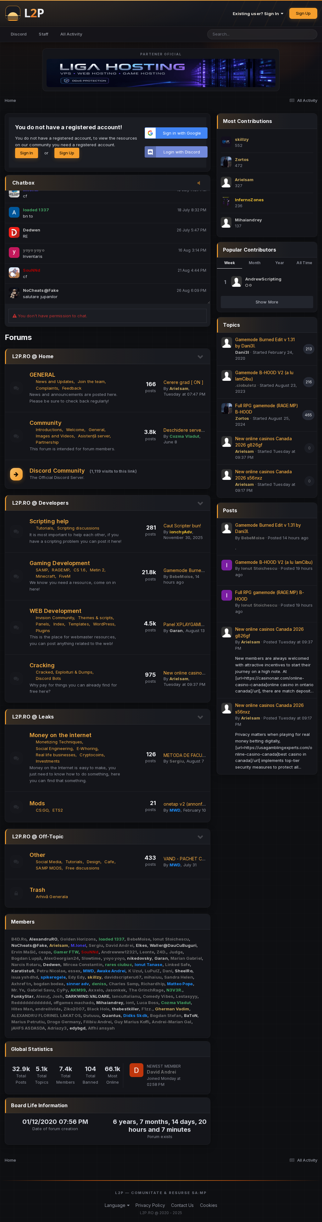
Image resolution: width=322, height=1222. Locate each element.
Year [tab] (279, 262)
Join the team (91, 381)
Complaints (47, 388)
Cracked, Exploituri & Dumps (64, 672)
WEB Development (55, 611)
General (96, 429)
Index (58, 623)
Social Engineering (54, 748)
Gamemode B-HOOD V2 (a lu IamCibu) (274, 562)
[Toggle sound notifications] (200, 183)
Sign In (26, 152)
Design (93, 861)
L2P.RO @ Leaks (33, 717)
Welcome (75, 429)
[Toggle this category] (200, 357)
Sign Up (303, 13)
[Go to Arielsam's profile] (226, 182)
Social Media (48, 861)
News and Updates (55, 381)
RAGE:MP (60, 569)
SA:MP (42, 569)
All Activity (71, 33)
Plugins (43, 630)
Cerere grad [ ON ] (183, 382)
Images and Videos (55, 435)
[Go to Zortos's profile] (226, 162)
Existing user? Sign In (257, 13)
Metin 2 (97, 569)
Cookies (208, 1205)
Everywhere (283, 34)
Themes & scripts (95, 617)
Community (46, 422)
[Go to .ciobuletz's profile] (226, 375)
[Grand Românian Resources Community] (28, 13)
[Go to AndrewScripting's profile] (236, 281)
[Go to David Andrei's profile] (136, 1070)
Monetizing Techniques (59, 741)
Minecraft (45, 576)
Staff (43, 33)
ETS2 (58, 810)
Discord (19, 33)
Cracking (42, 665)
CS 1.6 (80, 569)
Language (116, 1205)
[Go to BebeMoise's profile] (226, 528)
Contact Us (182, 1205)
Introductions (49, 429)
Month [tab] (254, 262)
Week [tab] (229, 262)
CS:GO (42, 810)
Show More (267, 301)
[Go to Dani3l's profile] (226, 342)
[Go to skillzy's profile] (226, 141)
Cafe (109, 861)
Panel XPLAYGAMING (185, 624)
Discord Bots (48, 678)
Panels (42, 623)
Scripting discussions (78, 527)
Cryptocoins (92, 754)
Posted (288, 537)
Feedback (72, 388)
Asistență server (94, 435)
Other (37, 855)
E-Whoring (87, 748)
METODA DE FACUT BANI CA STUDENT (205, 755)
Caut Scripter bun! (182, 525)
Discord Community (57, 470)
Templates (78, 623)
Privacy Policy (150, 1205)
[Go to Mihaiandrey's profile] (226, 222)
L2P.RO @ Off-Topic (38, 836)
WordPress (104, 623)
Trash (37, 889)
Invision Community (55, 617)
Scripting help (49, 521)
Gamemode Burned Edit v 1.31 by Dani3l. (205, 570)
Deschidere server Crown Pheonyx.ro (203, 430)
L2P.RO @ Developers (40, 503)
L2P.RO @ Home (32, 356)
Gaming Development (60, 563)
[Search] (310, 34)
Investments (48, 761)
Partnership (47, 442)
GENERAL (42, 374)
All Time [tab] (304, 262)
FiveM (64, 576)
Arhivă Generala (52, 896)
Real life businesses (55, 754)
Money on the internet (61, 735)
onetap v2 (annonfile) (186, 804)
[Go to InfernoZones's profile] (226, 202)
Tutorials (44, 527)
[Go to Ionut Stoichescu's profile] (226, 565)
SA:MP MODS (49, 867)
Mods (37, 803)
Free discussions (82, 867)
